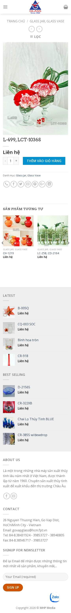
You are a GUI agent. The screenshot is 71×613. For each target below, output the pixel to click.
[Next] (68, 250)
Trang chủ (16, 21)
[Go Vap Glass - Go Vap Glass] (35, 7)
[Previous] (3, 250)
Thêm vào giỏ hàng (44, 161)
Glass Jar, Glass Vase (47, 21)
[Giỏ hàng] (66, 7)
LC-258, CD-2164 (48, 253)
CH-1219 (8, 253)
